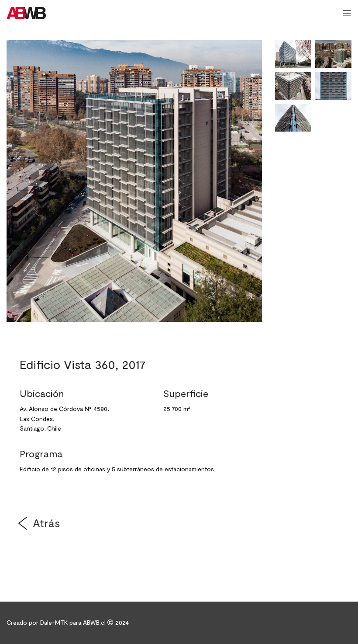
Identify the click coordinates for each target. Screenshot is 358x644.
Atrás (46, 522)
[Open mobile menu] (347, 13)
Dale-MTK (54, 622)
